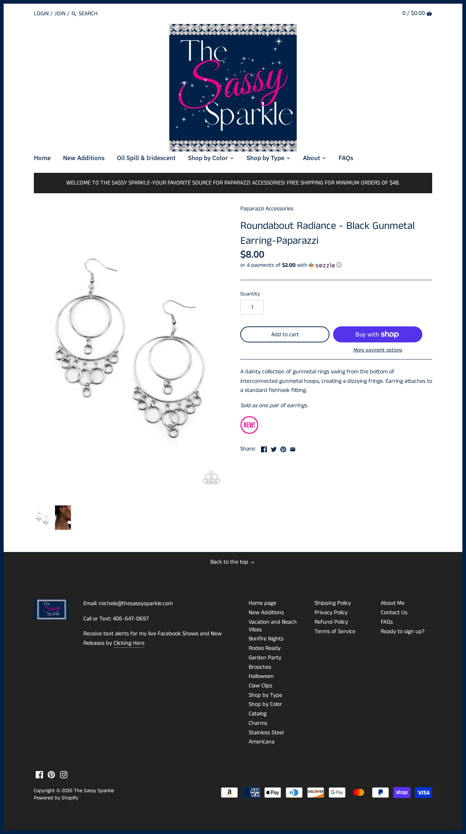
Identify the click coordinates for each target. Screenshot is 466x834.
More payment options (378, 350)
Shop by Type (265, 695)
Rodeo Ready (265, 648)
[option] (42, 518)
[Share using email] (293, 448)
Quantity (250, 294)
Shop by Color (265, 704)
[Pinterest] (51, 775)
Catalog (257, 714)
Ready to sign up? (402, 631)
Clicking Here (129, 643)
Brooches (260, 667)
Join (60, 13)
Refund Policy (331, 622)
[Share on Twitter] (274, 448)
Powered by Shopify (56, 798)
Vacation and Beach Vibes (273, 626)
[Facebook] (39, 775)
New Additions (266, 612)
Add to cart (285, 334)
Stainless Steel (266, 732)
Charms (258, 723)
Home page (262, 603)
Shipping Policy (333, 603)
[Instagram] (63, 775)
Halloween (261, 676)
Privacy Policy (331, 612)
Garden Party (265, 658)
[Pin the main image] (283, 448)
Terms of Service (335, 631)
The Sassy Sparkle (94, 790)
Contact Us (394, 612)
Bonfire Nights (266, 639)
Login (41, 13)
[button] (336, 265)
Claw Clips (260, 686)
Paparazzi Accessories (266, 208)
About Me (392, 603)
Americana (262, 742)
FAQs (387, 622)
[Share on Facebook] (264, 448)
